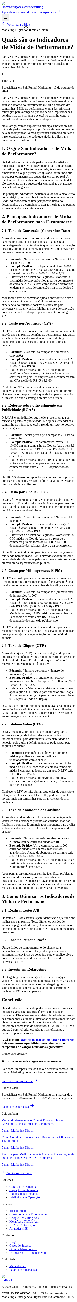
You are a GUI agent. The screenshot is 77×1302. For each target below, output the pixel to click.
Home (5, 7)
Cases (23, 7)
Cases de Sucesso (20, 1245)
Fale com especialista (43, 12)
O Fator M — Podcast (23, 1249)
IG (3, 1280)
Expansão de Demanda (23, 1193)
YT (10, 1280)
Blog (40, 7)
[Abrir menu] (5, 17)
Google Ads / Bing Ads (24, 1218)
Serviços (14, 7)
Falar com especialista (16, 1106)
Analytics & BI (18, 1228)
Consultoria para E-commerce (28, 1214)
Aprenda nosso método (16, 12)
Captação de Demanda (23, 1190)
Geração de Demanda (23, 1186)
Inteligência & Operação (24, 1197)
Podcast (32, 7)
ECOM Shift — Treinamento (27, 1252)
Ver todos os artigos (19, 1173)
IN (6, 1280)
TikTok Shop (17, 1210)
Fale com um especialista (17, 1081)
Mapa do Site (17, 1266)
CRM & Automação (22, 1225)
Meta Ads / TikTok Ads (24, 1221)
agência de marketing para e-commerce (47, 1039)
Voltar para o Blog (18, 24)
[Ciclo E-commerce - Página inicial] (15, 3)
